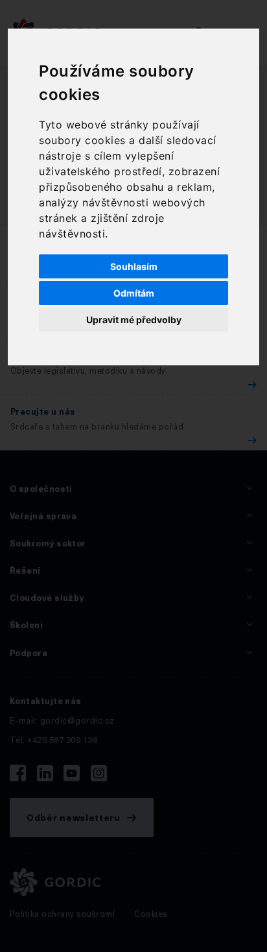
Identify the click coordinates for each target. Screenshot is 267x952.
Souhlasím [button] (133, 266)
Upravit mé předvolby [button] (133, 319)
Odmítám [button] (133, 293)
